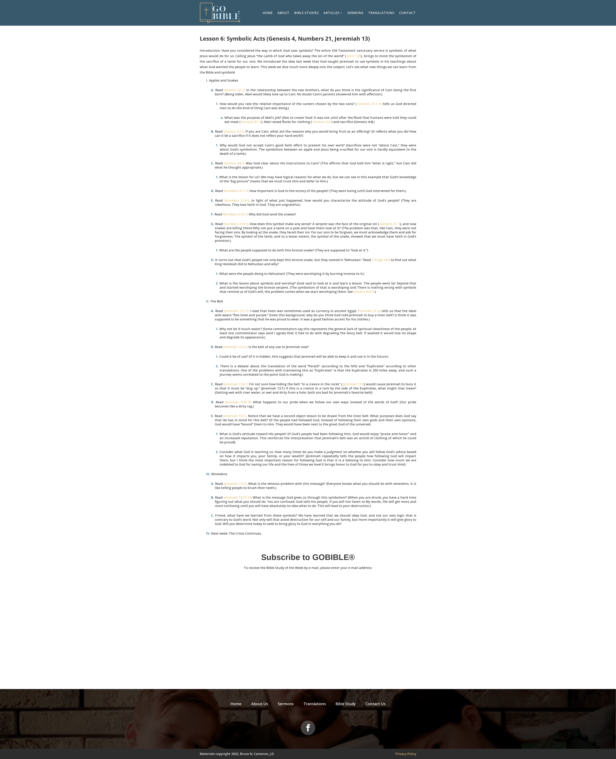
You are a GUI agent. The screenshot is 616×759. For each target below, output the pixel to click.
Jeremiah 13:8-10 (238, 402)
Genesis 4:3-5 (234, 131)
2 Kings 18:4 (381, 260)
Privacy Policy (405, 754)
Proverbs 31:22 (369, 311)
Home (268, 13)
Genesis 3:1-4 (389, 224)
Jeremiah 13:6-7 (236, 384)
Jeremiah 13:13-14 (237, 497)
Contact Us (375, 704)
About (283, 13)
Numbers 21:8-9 (236, 224)
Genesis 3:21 (322, 122)
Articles (331, 13)
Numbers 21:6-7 (235, 214)
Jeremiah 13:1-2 (236, 311)
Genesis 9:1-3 (250, 122)
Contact (407, 13)
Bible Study (346, 704)
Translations (381, 13)
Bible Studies (306, 13)
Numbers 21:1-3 (236, 191)
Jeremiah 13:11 (234, 416)
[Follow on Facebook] (308, 728)
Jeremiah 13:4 (353, 384)
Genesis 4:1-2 (234, 90)
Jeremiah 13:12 (235, 483)
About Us (259, 704)
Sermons (355, 13)
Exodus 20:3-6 (364, 291)
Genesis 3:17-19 (369, 104)
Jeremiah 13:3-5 (235, 347)
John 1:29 (353, 56)
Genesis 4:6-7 (234, 163)
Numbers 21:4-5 (236, 200)
